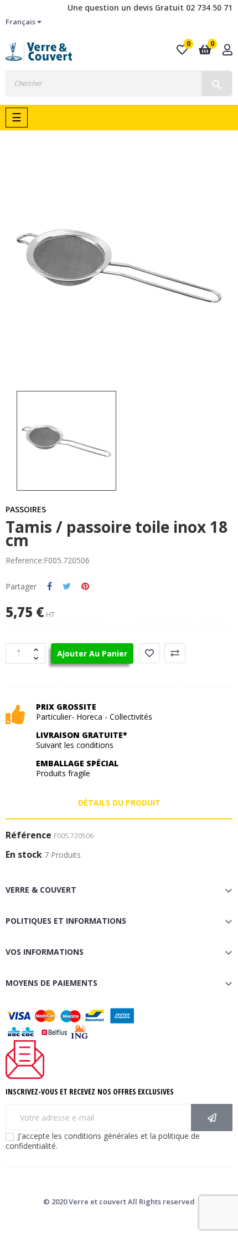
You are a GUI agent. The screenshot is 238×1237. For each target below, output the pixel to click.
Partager (49, 587)
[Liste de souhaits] (149, 653)
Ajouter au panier (92, 653)
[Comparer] (174, 653)
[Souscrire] (211, 1117)
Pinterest (85, 587)
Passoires (26, 509)
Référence (28, 836)
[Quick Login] (227, 50)
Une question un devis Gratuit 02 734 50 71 (150, 7)
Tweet (67, 587)
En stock (24, 855)
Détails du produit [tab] (119, 802)
